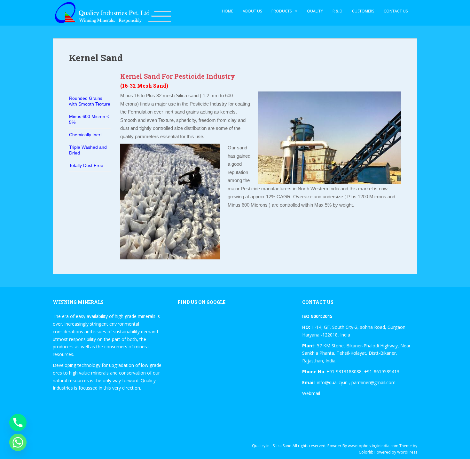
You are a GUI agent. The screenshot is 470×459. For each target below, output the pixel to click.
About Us (252, 11)
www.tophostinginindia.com (373, 445)
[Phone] (18, 422)
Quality (315, 11)
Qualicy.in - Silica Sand (272, 445)
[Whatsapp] (18, 442)
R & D (337, 11)
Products (281, 11)
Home (227, 11)
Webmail (311, 393)
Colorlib (366, 452)
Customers (363, 11)
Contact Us (396, 11)
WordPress (407, 452)
